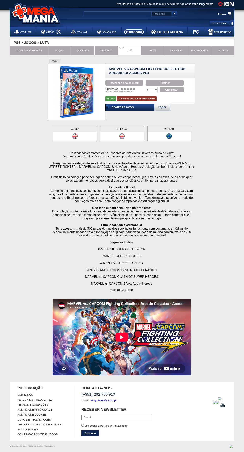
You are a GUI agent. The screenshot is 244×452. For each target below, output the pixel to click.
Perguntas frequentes (34, 399)
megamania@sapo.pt (103, 400)
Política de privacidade (34, 409)
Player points (27, 429)
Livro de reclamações (34, 419)
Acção (59, 50)
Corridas (83, 50)
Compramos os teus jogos (37, 434)
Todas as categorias (28, 50)
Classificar (171, 89)
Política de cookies (32, 414)
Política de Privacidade (114, 425)
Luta (44, 42)
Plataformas (199, 50)
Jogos (30, 42)
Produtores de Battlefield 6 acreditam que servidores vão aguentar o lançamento (164, 3)
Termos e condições (32, 404)
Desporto (106, 50)
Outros (223, 50)
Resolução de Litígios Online (39, 424)
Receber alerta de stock (124, 82)
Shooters (176, 50)
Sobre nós (25, 394)
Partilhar (165, 82)
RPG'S (152, 50)
